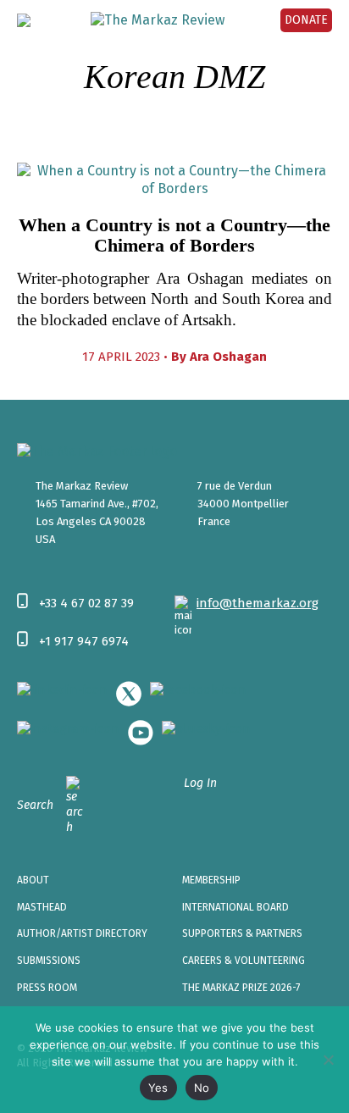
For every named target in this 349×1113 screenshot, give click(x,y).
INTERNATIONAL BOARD (235, 907)
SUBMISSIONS (48, 960)
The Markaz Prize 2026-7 (241, 988)
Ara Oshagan (228, 356)
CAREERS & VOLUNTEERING (243, 960)
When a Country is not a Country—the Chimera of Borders (174, 235)
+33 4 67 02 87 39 (86, 603)
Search (35, 805)
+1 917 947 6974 (84, 641)
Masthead (42, 907)
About (33, 880)
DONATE (306, 20)
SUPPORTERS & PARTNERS (242, 933)
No (202, 1087)
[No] (327, 1059)
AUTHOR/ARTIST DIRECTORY (82, 933)
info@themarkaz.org (258, 603)
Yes (158, 1087)
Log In (200, 783)
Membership (211, 880)
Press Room (47, 988)
